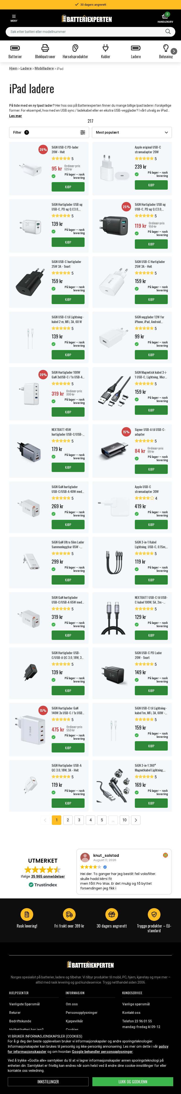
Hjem (13, 68)
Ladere (26, 68)
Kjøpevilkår (74, 1021)
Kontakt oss (131, 1013)
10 (124, 820)
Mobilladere (44, 68)
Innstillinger (48, 1082)
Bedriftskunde (20, 1021)
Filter (20, 132)
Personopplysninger (82, 1013)
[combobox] (90, 32)
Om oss (72, 1004)
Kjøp (68, 186)
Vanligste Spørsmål (24, 1004)
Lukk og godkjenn (133, 1082)
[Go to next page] (135, 820)
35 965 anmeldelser (48, 876)
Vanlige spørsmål (136, 1004)
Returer (15, 1013)
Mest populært (107, 132)
